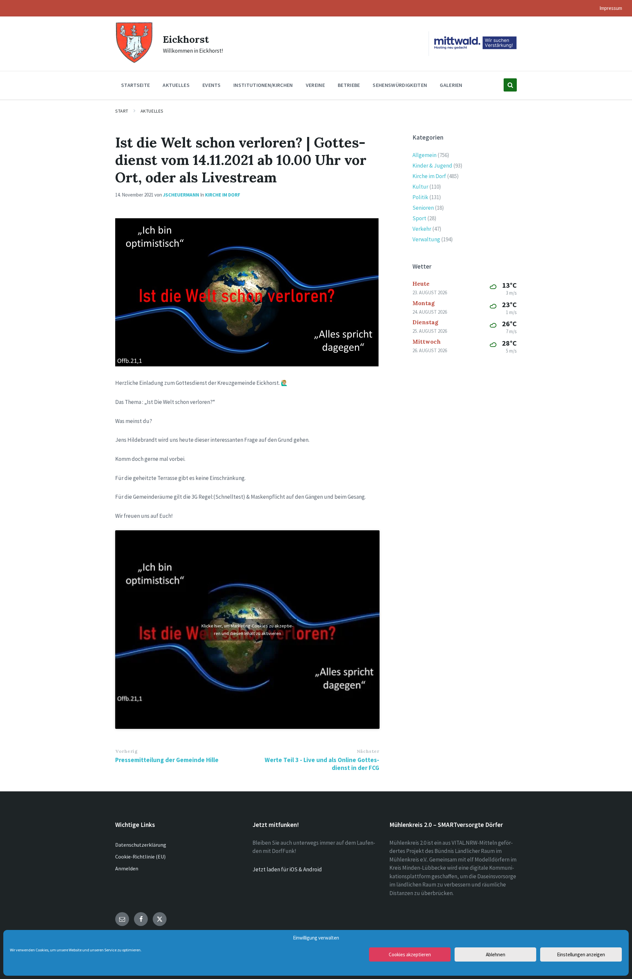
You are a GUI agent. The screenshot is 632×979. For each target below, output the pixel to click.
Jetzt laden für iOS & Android (287, 869)
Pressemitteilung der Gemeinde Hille (167, 760)
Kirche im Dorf (222, 195)
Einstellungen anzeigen (581, 954)
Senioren (423, 207)
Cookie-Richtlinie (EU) (140, 856)
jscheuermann (181, 195)
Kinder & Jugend (432, 165)
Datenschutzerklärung (140, 844)
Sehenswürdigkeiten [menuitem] (400, 85)
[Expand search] (510, 85)
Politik (420, 197)
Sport (419, 218)
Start (121, 111)
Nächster (368, 751)
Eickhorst (186, 39)
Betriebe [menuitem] (349, 85)
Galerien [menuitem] (451, 85)
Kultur (420, 186)
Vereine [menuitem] (315, 85)
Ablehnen (495, 954)
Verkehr (421, 228)
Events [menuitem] (211, 85)
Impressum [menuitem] (610, 8)
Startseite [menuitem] (135, 85)
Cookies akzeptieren (410, 954)
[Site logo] (134, 62)
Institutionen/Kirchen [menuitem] (263, 85)
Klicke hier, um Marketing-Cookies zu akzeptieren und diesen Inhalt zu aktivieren (247, 629)
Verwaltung (426, 239)
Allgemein (424, 155)
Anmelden (126, 868)
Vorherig (126, 751)
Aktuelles (152, 111)
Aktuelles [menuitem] (176, 85)
